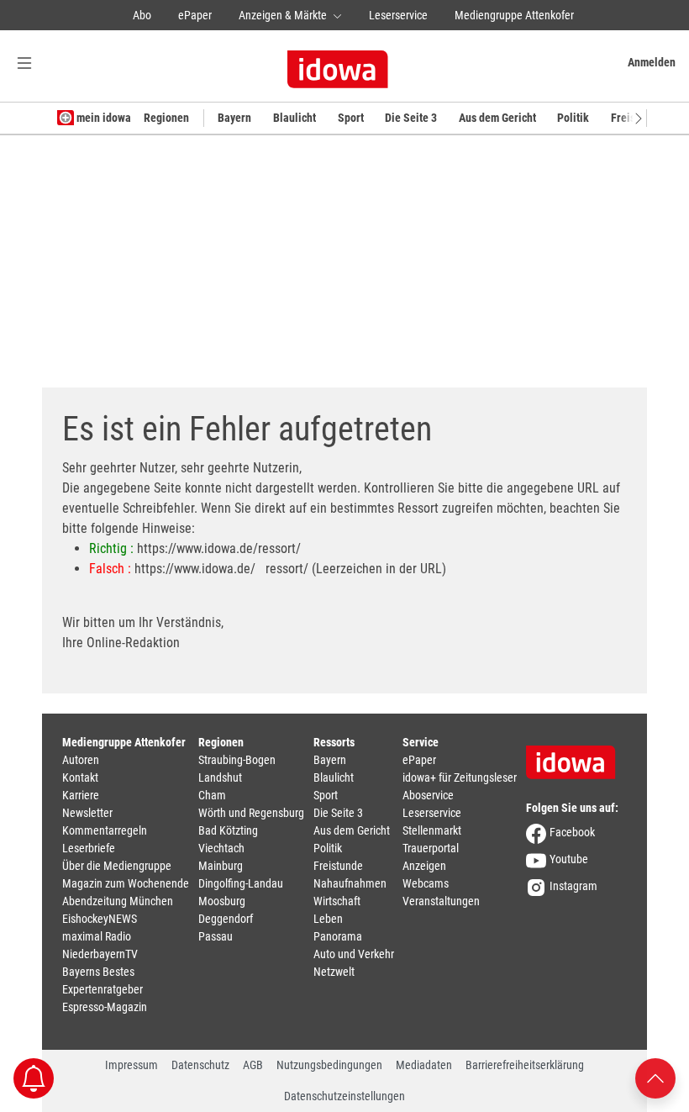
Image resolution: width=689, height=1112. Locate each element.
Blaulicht (294, 117)
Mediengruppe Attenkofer (514, 15)
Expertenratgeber (102, 989)
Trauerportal (430, 848)
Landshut (220, 777)
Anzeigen (424, 865)
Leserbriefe (88, 848)
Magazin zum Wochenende (125, 883)
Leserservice (398, 15)
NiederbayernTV (100, 954)
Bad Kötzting (228, 830)
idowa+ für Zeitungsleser (459, 777)
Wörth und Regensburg (251, 813)
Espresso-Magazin (104, 1007)
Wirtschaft (336, 901)
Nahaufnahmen (350, 883)
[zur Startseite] (576, 756)
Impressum (131, 1065)
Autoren (80, 760)
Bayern (234, 117)
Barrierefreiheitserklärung (524, 1065)
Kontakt (80, 777)
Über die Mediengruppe (116, 865)
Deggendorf (225, 918)
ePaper (195, 15)
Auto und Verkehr (353, 954)
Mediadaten (424, 1065)
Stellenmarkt (431, 830)
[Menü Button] (24, 62)
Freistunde (338, 865)
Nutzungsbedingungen (329, 1065)
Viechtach (221, 848)
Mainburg (220, 865)
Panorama (337, 936)
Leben (328, 918)
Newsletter (87, 813)
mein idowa (102, 117)
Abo (142, 15)
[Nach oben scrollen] (655, 1077)
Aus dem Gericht (497, 117)
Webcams (425, 883)
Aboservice (428, 795)
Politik (573, 117)
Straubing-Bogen (237, 760)
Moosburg (221, 901)
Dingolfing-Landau (240, 883)
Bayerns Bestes (98, 971)
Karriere (80, 795)
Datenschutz (200, 1065)
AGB (253, 1065)
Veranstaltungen (441, 901)
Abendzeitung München (117, 901)
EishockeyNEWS (99, 918)
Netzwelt (334, 971)
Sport (351, 117)
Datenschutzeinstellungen (344, 1096)
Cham (212, 795)
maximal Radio (96, 936)
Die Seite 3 (411, 117)
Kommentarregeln (104, 830)
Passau (215, 936)
